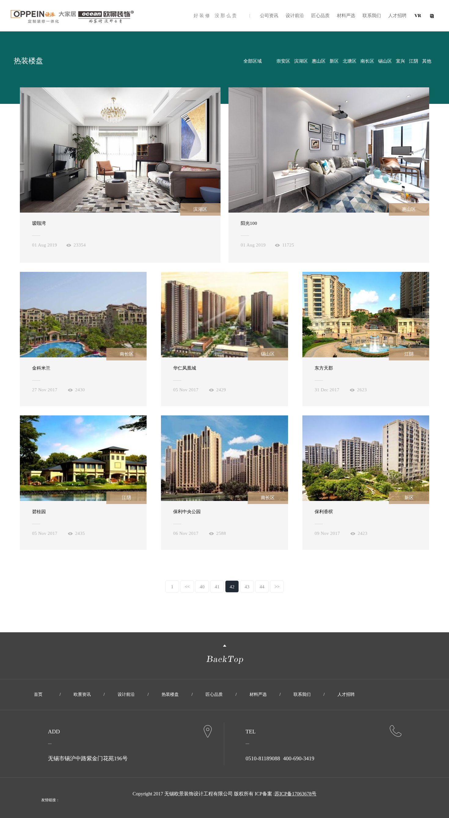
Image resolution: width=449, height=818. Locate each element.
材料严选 (346, 15)
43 (247, 586)
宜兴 (400, 61)
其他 (426, 61)
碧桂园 (39, 511)
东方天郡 (324, 368)
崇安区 (283, 61)
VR (417, 15)
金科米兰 (41, 368)
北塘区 (349, 61)
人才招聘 (397, 15)
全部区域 (252, 61)
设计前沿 (295, 15)
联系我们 (372, 15)
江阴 (413, 61)
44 (262, 586)
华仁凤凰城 (184, 368)
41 (217, 586)
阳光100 (249, 223)
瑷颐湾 (39, 223)
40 (202, 586)
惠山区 (319, 61)
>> (277, 586)
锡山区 (385, 61)
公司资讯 (269, 15)
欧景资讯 (82, 694)
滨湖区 (301, 61)
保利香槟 (324, 511)
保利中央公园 (187, 511)
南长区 (367, 61)
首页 (38, 694)
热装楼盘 (170, 694)
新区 (334, 61)
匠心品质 (320, 15)
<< (187, 586)
